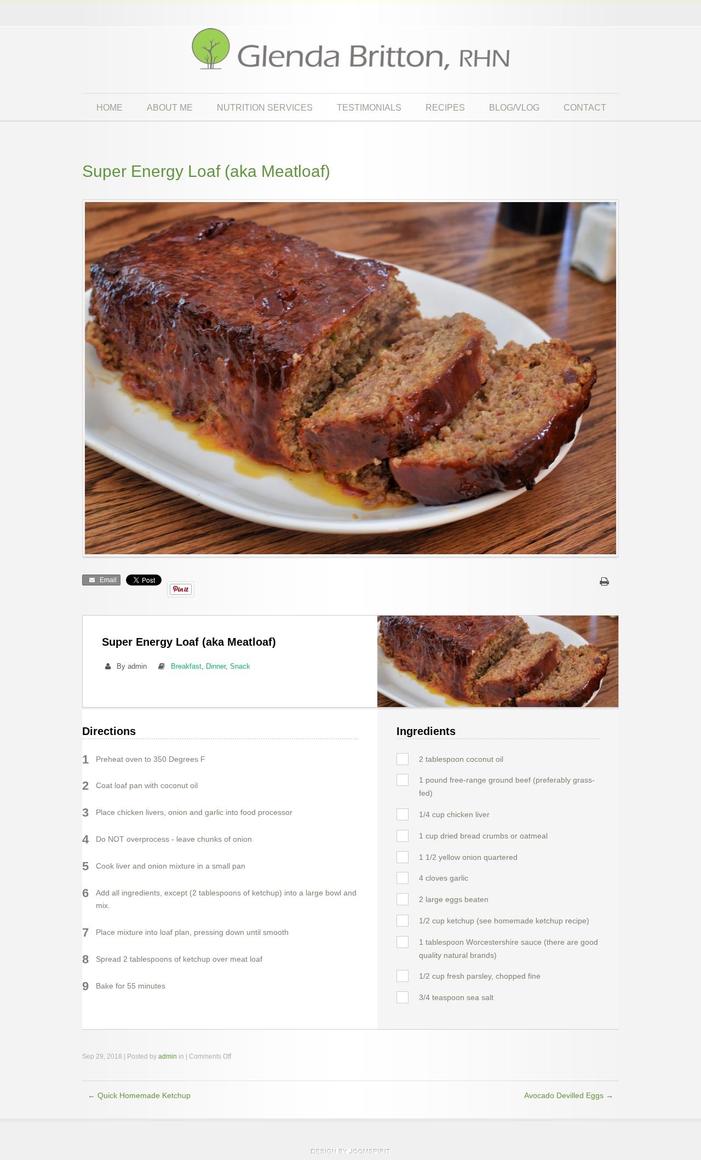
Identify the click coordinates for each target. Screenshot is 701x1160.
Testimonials (369, 107)
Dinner (216, 666)
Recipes (445, 107)
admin (167, 1056)
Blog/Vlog (514, 107)
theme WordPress (350, 1151)
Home (109, 107)
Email (106, 580)
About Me (170, 107)
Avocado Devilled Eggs (568, 1096)
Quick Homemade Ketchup (139, 1096)
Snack (240, 666)
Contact (585, 107)
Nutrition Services (265, 107)
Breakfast (186, 666)
